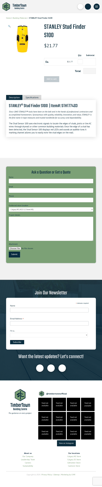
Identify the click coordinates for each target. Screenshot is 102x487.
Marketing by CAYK (68, 474)
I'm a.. (12, 331)
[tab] (14, 97)
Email (11, 186)
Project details (14, 215)
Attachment (13, 244)
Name (11, 177)
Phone (11, 196)
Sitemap (56, 474)
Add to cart (52, 79)
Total (78, 71)
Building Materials (20, 18)
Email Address (17, 318)
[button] (80, 6)
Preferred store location (18, 205)
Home (8, 18)
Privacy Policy (46, 474)
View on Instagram (66, 443)
